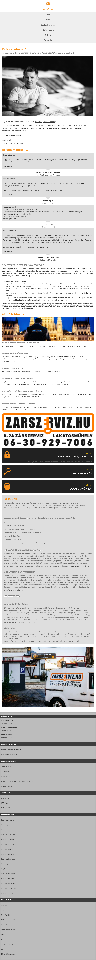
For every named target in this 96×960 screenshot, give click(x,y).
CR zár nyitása (5, 776)
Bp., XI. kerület (5, 869)
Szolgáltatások (48, 25)
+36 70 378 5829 (6, 737)
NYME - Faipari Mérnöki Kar (10, 930)
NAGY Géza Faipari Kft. (8, 920)
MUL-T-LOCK (5, 915)
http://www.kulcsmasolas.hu (26, 622)
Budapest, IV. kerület (8, 835)
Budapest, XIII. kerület (8, 874)
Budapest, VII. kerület (8, 849)
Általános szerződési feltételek (11, 750)
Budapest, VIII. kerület (8, 854)
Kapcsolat (48, 40)
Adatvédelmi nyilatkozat (9, 754)
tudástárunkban (40, 125)
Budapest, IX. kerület (8, 859)
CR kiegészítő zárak (7, 808)
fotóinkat (16, 125)
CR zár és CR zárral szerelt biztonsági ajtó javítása (17, 781)
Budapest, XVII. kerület (8, 888)
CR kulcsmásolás (6, 786)
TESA (3, 934)
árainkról (38, 122)
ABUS (3, 910)
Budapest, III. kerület (7, 830)
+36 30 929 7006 (6, 724)
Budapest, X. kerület (7, 864)
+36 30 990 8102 (6, 731)
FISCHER (4, 925)
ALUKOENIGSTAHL (7, 944)
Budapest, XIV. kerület (8, 879)
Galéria (48, 35)
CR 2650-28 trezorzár (8, 798)
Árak (48, 19)
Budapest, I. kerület (7, 820)
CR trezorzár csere (7, 767)
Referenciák (48, 30)
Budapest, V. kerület (7, 839)
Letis (48, 14)
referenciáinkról (49, 122)
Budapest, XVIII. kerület (8, 893)
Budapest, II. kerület (7, 825)
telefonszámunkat (64, 125)
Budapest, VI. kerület (8, 844)
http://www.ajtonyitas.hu (13, 590)
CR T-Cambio (5, 803)
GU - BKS (4, 949)
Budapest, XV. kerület (8, 883)
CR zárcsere (5, 771)
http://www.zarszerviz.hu (79, 566)
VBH (2, 939)
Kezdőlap (48, 9)
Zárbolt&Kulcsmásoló (8, 954)
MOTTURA (4, 905)
